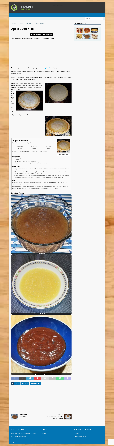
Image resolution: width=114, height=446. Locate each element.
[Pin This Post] (37, 378)
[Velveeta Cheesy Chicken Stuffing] (79, 36)
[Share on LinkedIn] (30, 378)
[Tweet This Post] (22, 378)
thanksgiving (35, 383)
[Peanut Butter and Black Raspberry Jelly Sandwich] (94, 36)
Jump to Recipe (36, 34)
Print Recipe (48, 34)
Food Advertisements (57, 5)
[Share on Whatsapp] (60, 378)
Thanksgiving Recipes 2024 (18, 436)
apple (17, 383)
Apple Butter (48, 68)
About (63, 15)
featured (25, 383)
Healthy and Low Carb (29, 15)
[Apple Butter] (86, 36)
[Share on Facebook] (15, 378)
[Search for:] (94, 18)
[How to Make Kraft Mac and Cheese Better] (94, 30)
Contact (72, 15)
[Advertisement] (41, 53)
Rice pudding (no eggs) (80, 436)
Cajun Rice (76, 433)
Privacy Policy (43, 442)
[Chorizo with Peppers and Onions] (86, 30)
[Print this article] (52, 378)
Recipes (21, 23)
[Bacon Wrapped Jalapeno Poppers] (79, 30)
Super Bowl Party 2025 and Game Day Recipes (23, 433)
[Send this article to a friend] (45, 378)
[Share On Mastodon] (67, 378)
